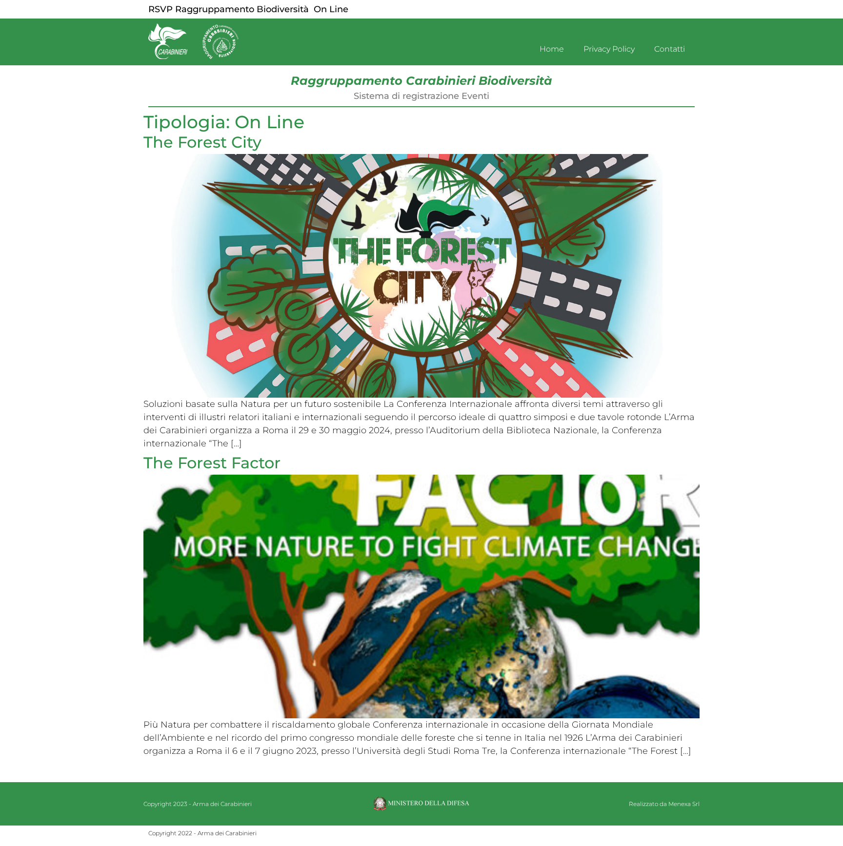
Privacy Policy (609, 49)
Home (552, 49)
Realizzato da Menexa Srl (664, 804)
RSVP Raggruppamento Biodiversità (228, 9)
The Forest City (202, 142)
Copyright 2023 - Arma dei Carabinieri (197, 804)
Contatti (669, 49)
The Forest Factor (212, 462)
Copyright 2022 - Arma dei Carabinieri (202, 833)
